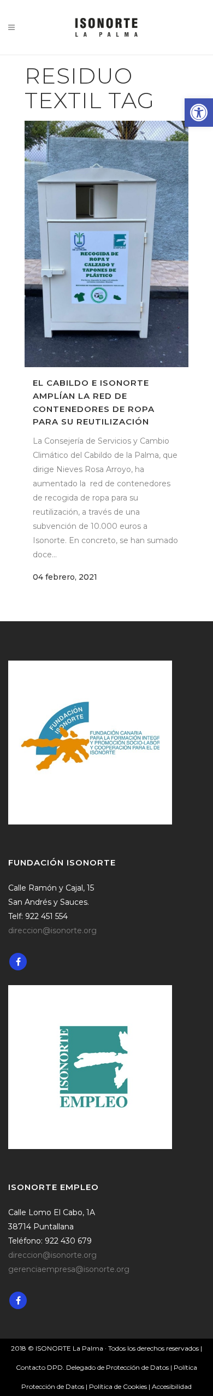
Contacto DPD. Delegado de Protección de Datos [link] (92, 1367)
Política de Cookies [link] (119, 1386)
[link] (199, 112)
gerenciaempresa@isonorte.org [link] (68, 1269)
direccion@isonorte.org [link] (52, 930)
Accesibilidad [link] (172, 1386)
